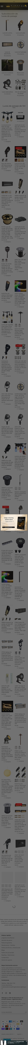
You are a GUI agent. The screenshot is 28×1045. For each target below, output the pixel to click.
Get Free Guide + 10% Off (8, 527)
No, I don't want (8, 529)
